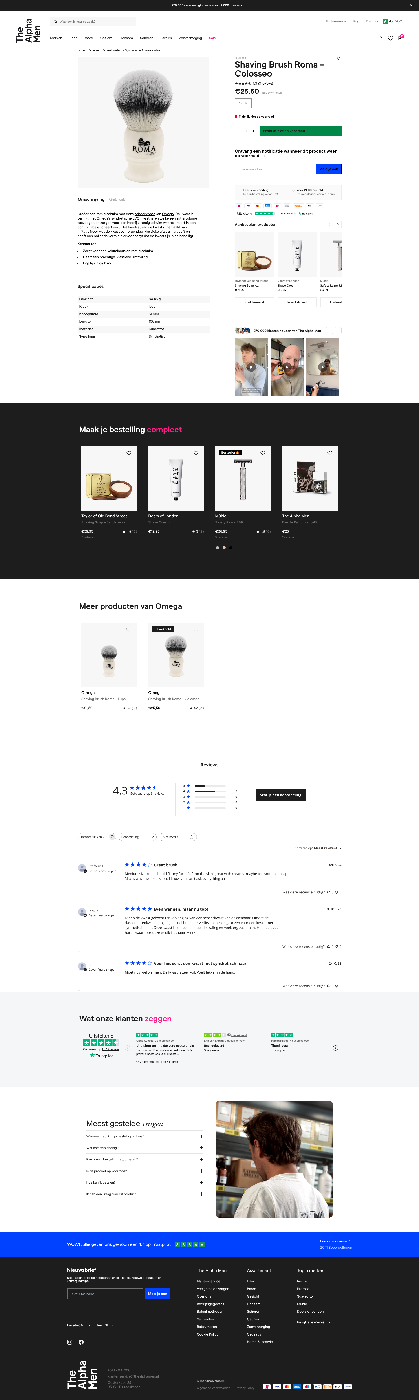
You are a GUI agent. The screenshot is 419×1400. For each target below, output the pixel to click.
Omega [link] (241, 58)
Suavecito (305, 1296)
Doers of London (310, 1312)
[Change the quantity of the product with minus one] (238, 130)
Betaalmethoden (210, 1312)
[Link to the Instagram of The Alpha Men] (69, 1342)
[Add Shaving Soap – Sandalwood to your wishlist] (128, 453)
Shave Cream (287, 285)
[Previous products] (329, 224)
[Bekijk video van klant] (251, 367)
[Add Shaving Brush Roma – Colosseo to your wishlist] (339, 59)
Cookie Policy (207, 1334)
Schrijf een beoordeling (281, 794)
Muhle (302, 1304)
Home (81, 50)
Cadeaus (254, 1334)
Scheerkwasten (112, 50)
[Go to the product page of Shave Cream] (297, 254)
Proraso (303, 1289)
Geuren (253, 1319)
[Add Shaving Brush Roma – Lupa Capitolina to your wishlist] (128, 629)
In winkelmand (254, 302)
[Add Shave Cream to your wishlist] (196, 453)
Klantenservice (208, 1281)
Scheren (94, 50)
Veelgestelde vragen (213, 1289)
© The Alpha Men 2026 (211, 1381)
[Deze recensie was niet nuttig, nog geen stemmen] (336, 892)
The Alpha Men (212, 1270)
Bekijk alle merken (312, 1322)
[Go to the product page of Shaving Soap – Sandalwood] (254, 254)
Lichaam (253, 1304)
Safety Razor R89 (332, 285)
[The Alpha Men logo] (28, 31)
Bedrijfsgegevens (210, 1304)
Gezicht (253, 1296)
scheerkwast (145, 214)
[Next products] (338, 224)
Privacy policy (245, 1387)
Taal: (100, 1325)
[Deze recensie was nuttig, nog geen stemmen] (328, 892)
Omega (168, 214)
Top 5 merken (310, 1270)
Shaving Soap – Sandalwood (245, 286)
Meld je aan (328, 169)
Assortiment (259, 1270)
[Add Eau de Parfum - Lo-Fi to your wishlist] (329, 453)
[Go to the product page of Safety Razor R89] (339, 254)
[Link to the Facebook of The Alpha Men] (81, 1342)
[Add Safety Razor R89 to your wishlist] (262, 453)
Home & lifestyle (260, 1342)
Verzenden (205, 1319)
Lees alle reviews (333, 1241)
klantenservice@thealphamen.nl (133, 1376)
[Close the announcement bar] (411, 5)
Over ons (204, 1296)
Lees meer (186, 933)
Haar (250, 1281)
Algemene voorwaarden (214, 1387)
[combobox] (138, 837)
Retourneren (207, 1327)
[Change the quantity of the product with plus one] (253, 130)
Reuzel (302, 1281)
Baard (251, 1289)
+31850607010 (119, 1370)
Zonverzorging (258, 1327)
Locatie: (74, 1325)
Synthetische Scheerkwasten (142, 50)
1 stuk (243, 103)
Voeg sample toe (296, 545)
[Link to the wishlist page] (390, 38)
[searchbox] (93, 836)
